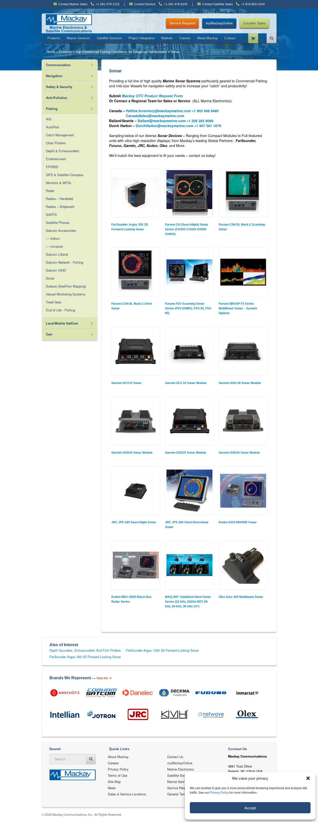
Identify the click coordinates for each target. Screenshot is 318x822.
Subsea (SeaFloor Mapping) (66, 286)
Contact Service (145, 4)
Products (53, 38)
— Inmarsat (54, 246)
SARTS (51, 214)
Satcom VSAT (56, 270)
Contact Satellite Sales (217, 4)
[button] (308, 778)
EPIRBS (52, 166)
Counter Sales (254, 23)
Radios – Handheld (59, 198)
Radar (50, 190)
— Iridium (53, 238)
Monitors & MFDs (58, 182)
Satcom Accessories (61, 230)
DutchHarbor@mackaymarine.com (164, 125)
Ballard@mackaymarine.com (162, 120)
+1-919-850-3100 (253, 4)
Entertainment (56, 158)
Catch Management (60, 135)
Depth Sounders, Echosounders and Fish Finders (85, 650)
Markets (167, 38)
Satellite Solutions (180, 775)
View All (102, 678)
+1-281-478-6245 (176, 4)
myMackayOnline (219, 23)
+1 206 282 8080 (200, 120)
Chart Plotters (56, 143)
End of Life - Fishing (60, 310)
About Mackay (207, 38)
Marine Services (78, 38)
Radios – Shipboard (60, 206)
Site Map (114, 781)
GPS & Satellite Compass (64, 174)
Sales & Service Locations (127, 794)
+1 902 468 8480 (205, 110)
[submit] (91, 759)
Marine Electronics (180, 769)
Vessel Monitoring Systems (65, 294)
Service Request (182, 23)
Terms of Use (117, 775)
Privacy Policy (219, 792)
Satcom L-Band (57, 254)
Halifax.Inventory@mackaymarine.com (158, 110)
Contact (230, 38)
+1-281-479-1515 (107, 4)
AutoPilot (52, 127)
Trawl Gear (53, 302)
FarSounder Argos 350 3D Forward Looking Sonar (85, 656)
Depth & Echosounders (62, 150)
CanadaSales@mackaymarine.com (155, 115)
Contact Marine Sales (72, 4)
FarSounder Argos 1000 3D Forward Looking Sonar (162, 650)
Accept (250, 807)
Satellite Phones (58, 222)
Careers (185, 38)
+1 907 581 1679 (207, 125)
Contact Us (175, 756)
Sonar (50, 278)
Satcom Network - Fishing (64, 262)
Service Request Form (183, 787)
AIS (48, 119)
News (112, 787)
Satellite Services (109, 38)
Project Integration (141, 38)
